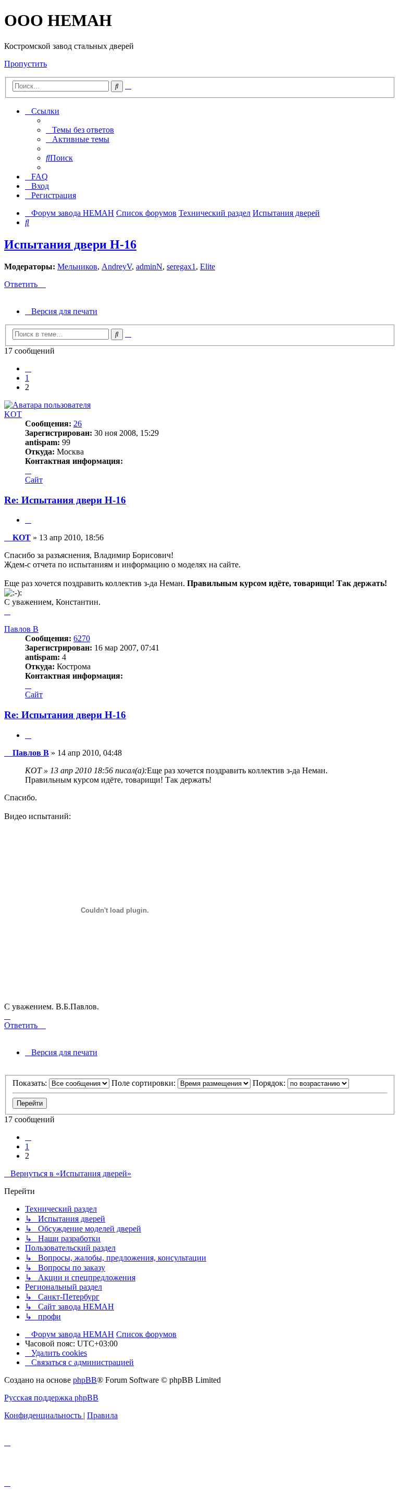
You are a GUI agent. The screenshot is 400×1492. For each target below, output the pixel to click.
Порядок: (270, 1083)
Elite (207, 266)
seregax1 (181, 266)
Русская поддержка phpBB (51, 1397)
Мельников (77, 266)
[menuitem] (80, 129)
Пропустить (25, 63)
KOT (13, 414)
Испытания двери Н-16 (70, 244)
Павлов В (21, 629)
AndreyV (117, 266)
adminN (149, 266)
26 (77, 423)
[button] (28, 368)
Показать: (30, 1083)
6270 (81, 638)
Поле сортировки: (144, 1083)
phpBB (85, 1380)
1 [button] (27, 377)
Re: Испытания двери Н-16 (65, 500)
